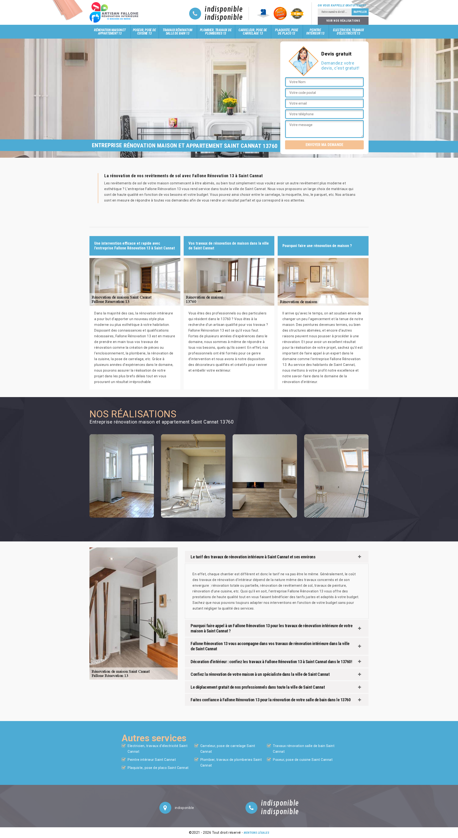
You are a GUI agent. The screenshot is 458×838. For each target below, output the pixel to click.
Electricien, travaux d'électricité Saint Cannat (157, 748)
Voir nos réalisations (343, 20)
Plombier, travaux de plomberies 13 (216, 31)
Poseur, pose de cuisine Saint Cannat (303, 760)
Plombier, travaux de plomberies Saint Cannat (231, 762)
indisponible (224, 9)
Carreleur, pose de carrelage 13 (253, 31)
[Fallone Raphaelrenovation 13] (115, 12)
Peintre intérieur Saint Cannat (152, 760)
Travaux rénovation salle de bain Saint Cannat (303, 748)
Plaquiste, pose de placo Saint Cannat (158, 768)
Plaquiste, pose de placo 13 (286, 31)
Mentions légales (256, 832)
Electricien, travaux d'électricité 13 (348, 31)
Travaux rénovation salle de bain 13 (177, 31)
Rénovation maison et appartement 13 (110, 31)
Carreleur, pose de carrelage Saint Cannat (227, 748)
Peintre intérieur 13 (315, 31)
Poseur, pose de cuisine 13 (144, 31)
